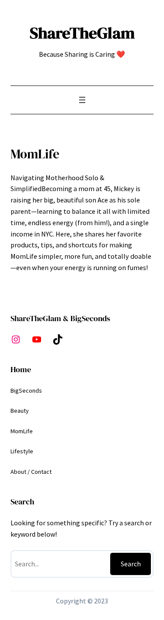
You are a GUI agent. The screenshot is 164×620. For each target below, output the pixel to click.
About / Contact (31, 472)
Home (20, 369)
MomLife (21, 431)
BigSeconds (26, 390)
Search (131, 563)
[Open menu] (82, 100)
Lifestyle (21, 451)
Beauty (19, 410)
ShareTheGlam (82, 33)
